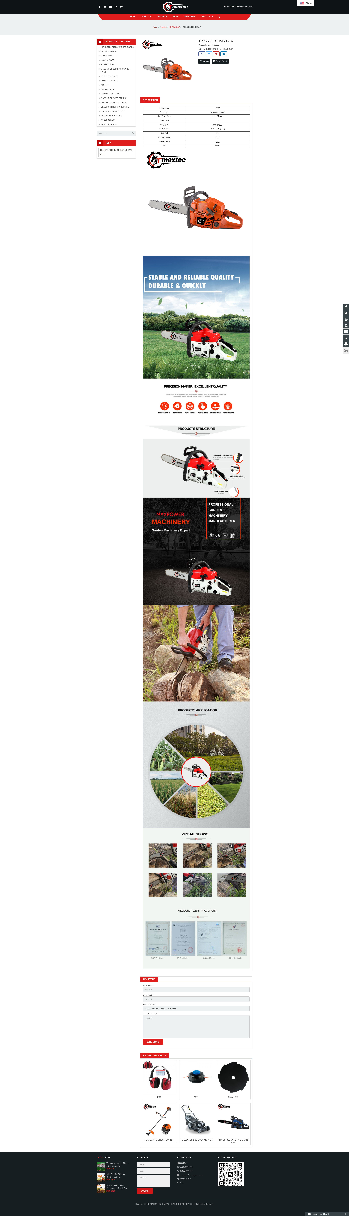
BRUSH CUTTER (108, 51)
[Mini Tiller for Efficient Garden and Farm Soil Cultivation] (101, 1181)
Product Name (149, 1004)
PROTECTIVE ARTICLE (111, 115)
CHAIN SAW (106, 56)
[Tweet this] (209, 53)
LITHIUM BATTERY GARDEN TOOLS (117, 47)
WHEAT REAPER (108, 124)
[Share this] (201, 53)
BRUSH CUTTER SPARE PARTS (115, 107)
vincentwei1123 (185, 1179)
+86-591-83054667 (186, 1171)
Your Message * (150, 1014)
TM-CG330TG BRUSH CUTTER (159, 1140)
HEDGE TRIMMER (109, 76)
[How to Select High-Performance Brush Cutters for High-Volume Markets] (101, 1192)
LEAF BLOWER (108, 89)
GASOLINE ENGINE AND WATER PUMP (115, 70)
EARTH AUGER (108, 64)
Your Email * (148, 995)
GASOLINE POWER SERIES (113, 98)
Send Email (221, 61)
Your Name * (148, 985)
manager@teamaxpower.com (239, 6)
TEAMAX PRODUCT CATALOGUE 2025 (116, 152)
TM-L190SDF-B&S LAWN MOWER (196, 1140)
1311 (196, 1097)
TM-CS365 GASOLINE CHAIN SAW (218, 49)
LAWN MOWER (107, 60)
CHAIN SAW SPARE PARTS (113, 111)
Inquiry (205, 61)
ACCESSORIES (108, 120)
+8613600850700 (185, 1167)
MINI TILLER (106, 85)
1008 (159, 1097)
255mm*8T (233, 1097)
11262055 (183, 1163)
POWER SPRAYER (109, 81)
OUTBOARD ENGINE (110, 94)
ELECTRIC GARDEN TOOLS (113, 102)
